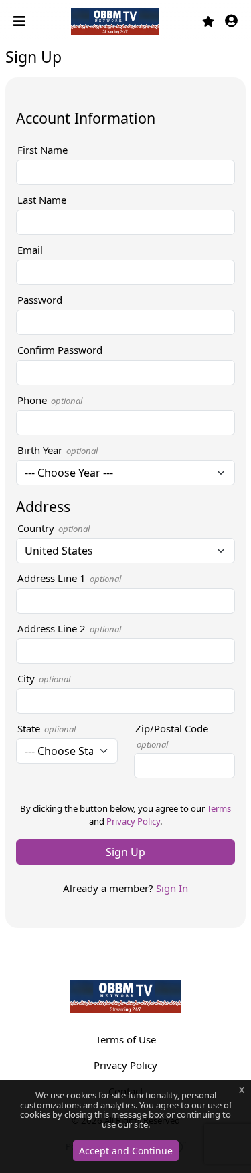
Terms (219, 808)
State (46, 728)
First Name (42, 149)
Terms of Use (126, 1039)
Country (53, 528)
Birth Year (57, 450)
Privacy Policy (133, 821)
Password (39, 299)
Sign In (172, 888)
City (43, 678)
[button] (231, 22)
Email (30, 249)
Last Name (41, 199)
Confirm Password (59, 350)
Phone (49, 400)
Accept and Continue (126, 1150)
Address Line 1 (69, 578)
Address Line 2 (69, 628)
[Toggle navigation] (20, 21)
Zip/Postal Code (171, 736)
